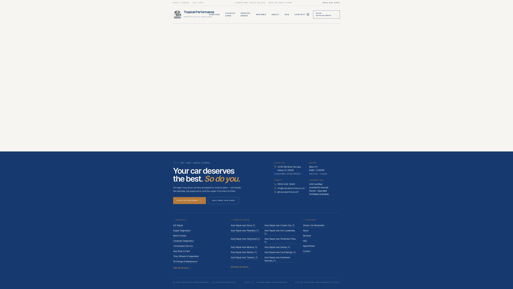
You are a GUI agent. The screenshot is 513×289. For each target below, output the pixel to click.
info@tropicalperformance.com (291, 188)
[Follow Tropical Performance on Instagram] (308, 14)
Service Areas (245, 14)
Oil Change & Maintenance (185, 261)
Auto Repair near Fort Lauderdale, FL (280, 232)
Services (214, 15)
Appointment (309, 246)
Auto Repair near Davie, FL (243, 225)
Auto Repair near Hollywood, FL (245, 239)
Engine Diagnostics (182, 230)
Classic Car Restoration (313, 225)
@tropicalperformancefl (287, 192)
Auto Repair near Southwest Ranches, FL (277, 259)
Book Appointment (326, 14)
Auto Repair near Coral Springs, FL (280, 252)
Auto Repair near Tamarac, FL (244, 257)
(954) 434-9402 (331, 3)
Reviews (261, 15)
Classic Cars (230, 14)
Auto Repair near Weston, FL (244, 252)
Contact (300, 15)
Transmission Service (183, 246)
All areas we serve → (240, 267)
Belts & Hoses (179, 235)
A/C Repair (178, 225)
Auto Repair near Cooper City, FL (280, 225)
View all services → (182, 268)
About (275, 15)
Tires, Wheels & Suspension (186, 256)
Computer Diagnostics (183, 241)
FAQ (287, 15)
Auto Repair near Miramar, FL (244, 247)
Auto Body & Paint (181, 251)
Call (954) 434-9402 (223, 200)
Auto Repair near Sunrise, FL (277, 247)
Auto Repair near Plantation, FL (245, 230)
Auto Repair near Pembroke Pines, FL (280, 240)
